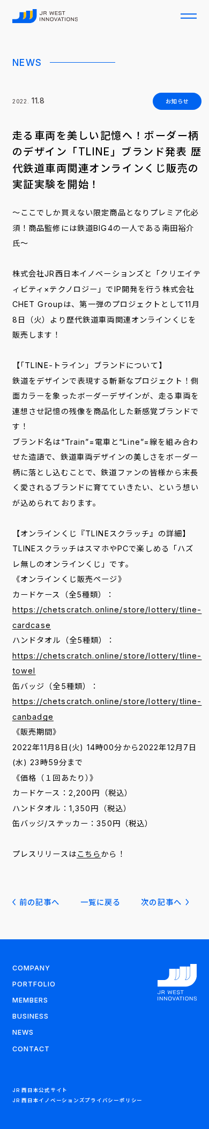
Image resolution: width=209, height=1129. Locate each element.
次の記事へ (161, 902)
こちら (89, 853)
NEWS (23, 1032)
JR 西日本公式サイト (40, 1090)
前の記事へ (39, 902)
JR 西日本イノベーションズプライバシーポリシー (77, 1100)
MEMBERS (30, 1000)
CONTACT (31, 1049)
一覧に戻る (100, 902)
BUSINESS (30, 1016)
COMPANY (31, 968)
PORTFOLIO (34, 984)
